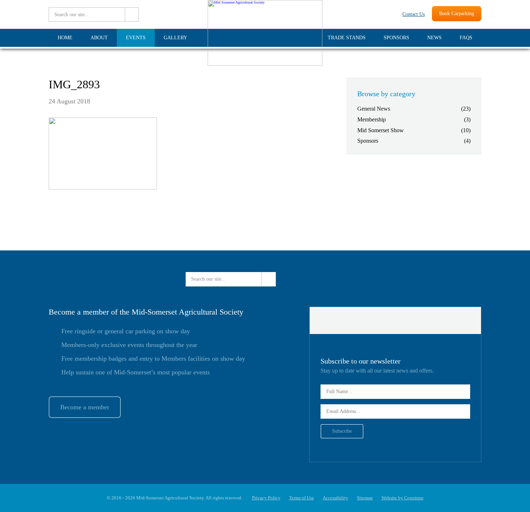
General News (373, 109)
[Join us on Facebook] (360, 14)
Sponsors (367, 141)
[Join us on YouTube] (373, 14)
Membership (371, 119)
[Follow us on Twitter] (348, 14)
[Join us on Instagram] (388, 14)
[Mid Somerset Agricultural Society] (265, 64)
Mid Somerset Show (380, 130)
